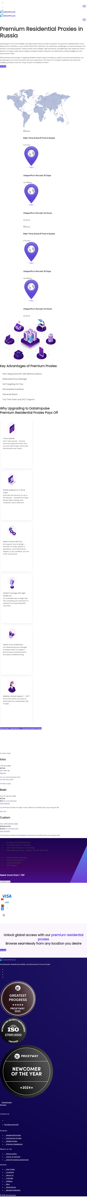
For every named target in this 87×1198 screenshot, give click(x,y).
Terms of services (13, 1157)
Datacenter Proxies (13, 1138)
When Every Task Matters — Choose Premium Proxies (21, 728)
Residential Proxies (13, 1135)
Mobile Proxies (11, 1141)
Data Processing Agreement (17, 1160)
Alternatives (11, 1187)
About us (9, 1175)
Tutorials (9, 1178)
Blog (8, 1184)
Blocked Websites (13, 1190)
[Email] (1, 1116)
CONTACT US (5, 881)
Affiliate (9, 1181)
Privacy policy (11, 1154)
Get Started (5, 803)
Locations (10, 1172)
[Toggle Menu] (84, 6)
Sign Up (3, 773)
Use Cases (10, 1169)
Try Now (3, 66)
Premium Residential (14, 1144)
